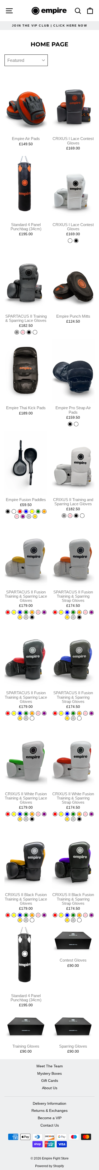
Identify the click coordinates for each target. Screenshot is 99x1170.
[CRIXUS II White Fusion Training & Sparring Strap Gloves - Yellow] (61, 814)
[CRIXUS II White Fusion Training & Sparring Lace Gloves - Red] (8, 814)
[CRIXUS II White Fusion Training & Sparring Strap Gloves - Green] (73, 814)
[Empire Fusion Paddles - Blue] (26, 511)
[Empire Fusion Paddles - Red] (20, 511)
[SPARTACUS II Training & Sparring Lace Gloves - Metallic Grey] (17, 332)
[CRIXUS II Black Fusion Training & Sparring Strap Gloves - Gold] (67, 920)
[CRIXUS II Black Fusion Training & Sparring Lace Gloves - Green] (26, 915)
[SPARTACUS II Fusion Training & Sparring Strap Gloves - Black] (79, 617)
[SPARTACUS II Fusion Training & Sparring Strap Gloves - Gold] (67, 617)
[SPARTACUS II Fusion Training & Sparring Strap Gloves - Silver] (73, 617)
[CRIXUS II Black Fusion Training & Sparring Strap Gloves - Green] (73, 915)
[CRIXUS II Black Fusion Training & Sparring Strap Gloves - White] (79, 920)
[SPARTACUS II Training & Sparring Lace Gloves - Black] (29, 332)
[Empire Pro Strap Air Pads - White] (76, 424)
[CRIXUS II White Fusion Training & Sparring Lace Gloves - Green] (26, 814)
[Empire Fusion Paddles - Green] (38, 511)
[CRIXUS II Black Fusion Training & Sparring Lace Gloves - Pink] (38, 915)
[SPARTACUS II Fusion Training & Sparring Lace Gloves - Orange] (32, 612)
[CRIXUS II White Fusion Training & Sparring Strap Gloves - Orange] (79, 814)
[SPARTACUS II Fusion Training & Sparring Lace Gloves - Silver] (26, 617)
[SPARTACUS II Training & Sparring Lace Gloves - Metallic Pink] (23, 332)
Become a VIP (50, 1118)
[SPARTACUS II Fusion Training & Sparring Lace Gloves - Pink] (38, 612)
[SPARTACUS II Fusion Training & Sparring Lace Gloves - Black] (32, 617)
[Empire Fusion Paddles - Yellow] (32, 511)
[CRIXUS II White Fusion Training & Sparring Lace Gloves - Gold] (20, 819)
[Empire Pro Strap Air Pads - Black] (70, 424)
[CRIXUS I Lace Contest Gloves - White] (70, 241)
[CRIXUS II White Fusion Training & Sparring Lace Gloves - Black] (32, 819)
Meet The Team (49, 1066)
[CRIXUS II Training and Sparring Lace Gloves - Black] (76, 516)
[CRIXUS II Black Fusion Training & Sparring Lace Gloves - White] (32, 920)
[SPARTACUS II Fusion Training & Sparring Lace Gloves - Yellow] (14, 612)
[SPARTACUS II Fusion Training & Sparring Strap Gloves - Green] (73, 612)
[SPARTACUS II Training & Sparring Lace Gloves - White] (35, 332)
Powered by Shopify (49, 1166)
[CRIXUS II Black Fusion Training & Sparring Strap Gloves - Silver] (73, 920)
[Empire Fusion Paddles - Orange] (44, 511)
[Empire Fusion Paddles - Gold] (35, 516)
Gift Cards (49, 1081)
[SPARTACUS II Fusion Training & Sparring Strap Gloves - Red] (55, 612)
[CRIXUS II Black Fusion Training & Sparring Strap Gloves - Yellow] (61, 915)
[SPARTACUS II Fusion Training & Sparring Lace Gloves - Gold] (20, 617)
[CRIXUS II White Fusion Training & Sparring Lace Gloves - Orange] (32, 814)
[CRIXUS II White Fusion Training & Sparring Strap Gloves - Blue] (67, 814)
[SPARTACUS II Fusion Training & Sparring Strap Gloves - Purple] (91, 612)
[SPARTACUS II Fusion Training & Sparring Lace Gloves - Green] (26, 612)
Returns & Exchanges (49, 1111)
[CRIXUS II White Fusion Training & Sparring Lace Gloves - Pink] (38, 814)
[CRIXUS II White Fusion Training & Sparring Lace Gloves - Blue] (20, 814)
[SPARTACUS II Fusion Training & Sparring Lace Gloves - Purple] (44, 612)
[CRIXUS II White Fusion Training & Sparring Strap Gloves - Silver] (73, 819)
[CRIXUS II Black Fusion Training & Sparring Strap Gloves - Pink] (85, 915)
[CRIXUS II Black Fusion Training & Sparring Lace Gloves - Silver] (26, 920)
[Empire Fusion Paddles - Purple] (23, 516)
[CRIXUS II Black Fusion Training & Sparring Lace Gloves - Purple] (44, 915)
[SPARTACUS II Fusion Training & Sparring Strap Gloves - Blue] (67, 612)
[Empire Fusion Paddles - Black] (8, 511)
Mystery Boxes (49, 1074)
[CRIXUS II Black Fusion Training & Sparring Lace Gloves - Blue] (20, 915)
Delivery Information (49, 1104)
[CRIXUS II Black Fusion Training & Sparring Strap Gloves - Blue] (67, 915)
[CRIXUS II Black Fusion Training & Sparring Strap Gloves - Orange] (79, 915)
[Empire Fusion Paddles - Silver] (29, 516)
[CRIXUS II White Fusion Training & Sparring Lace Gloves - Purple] (44, 814)
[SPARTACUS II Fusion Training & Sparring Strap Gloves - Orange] (79, 612)
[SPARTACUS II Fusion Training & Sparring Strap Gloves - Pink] (85, 612)
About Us (49, 1088)
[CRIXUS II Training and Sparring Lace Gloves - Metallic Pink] (70, 516)
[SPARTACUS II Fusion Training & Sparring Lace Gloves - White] (32, 718)
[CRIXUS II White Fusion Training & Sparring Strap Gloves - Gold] (67, 819)
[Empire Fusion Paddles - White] (14, 511)
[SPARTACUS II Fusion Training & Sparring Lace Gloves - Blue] (20, 612)
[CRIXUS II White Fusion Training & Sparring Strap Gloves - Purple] (91, 814)
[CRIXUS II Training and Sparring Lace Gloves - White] (82, 516)
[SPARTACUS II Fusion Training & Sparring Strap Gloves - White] (79, 718)
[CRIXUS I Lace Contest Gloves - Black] (76, 241)
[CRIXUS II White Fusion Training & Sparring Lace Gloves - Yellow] (14, 814)
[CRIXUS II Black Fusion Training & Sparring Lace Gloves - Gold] (20, 920)
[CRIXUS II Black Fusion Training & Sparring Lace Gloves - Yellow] (14, 915)
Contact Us (49, 1125)
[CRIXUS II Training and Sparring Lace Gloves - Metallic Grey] (64, 516)
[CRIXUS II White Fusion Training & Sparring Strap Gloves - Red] (55, 814)
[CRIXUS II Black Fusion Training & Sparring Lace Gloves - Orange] (32, 915)
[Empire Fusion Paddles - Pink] (17, 516)
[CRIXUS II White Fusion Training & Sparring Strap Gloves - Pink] (85, 814)
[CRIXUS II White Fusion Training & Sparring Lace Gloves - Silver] (26, 819)
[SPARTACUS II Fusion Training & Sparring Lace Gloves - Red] (8, 612)
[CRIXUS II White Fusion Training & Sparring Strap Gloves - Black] (79, 819)
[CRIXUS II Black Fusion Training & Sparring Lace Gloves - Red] (8, 915)
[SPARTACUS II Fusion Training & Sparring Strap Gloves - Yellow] (61, 612)
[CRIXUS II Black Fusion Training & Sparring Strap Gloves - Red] (55, 915)
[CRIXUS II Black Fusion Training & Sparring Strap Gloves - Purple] (91, 915)
